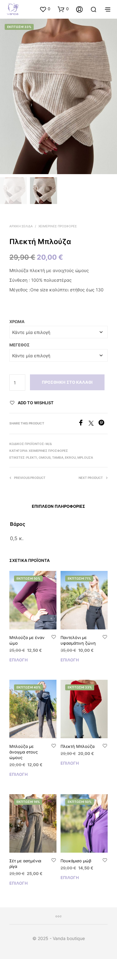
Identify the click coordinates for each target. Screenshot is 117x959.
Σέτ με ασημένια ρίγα (25, 863)
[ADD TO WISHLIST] (53, 637)
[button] (44, 9)
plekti (31, 457)
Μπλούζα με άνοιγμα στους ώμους (23, 752)
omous (45, 457)
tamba (57, 457)
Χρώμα (17, 321)
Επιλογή (18, 659)
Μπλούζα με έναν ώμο (27, 640)
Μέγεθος (19, 344)
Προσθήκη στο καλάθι (67, 382)
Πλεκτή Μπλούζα (78, 746)
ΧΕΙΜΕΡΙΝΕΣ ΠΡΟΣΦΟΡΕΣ (57, 226)
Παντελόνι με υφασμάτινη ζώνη (78, 640)
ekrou (70, 457)
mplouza (85, 457)
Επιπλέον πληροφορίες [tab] (58, 506)
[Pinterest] (103, 424)
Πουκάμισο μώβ (76, 860)
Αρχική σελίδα (21, 226)
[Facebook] (83, 424)
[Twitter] (93, 424)
